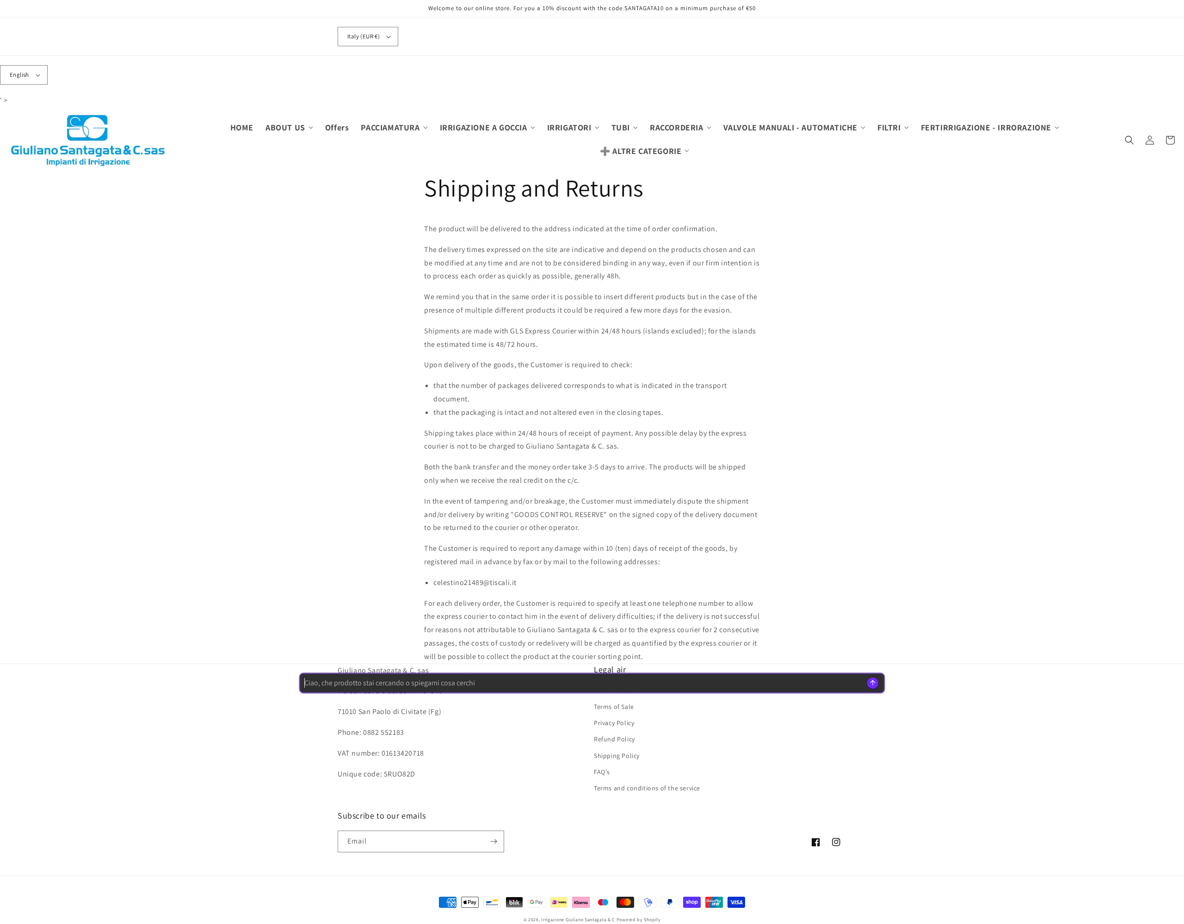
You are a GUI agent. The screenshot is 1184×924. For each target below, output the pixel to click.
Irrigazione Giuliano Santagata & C (578, 920)
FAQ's (602, 772)
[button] (289, 127)
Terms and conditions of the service (647, 788)
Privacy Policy (614, 723)
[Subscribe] (493, 841)
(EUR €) (363, 36)
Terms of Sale (614, 706)
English (19, 75)
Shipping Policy (617, 756)
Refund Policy (614, 739)
